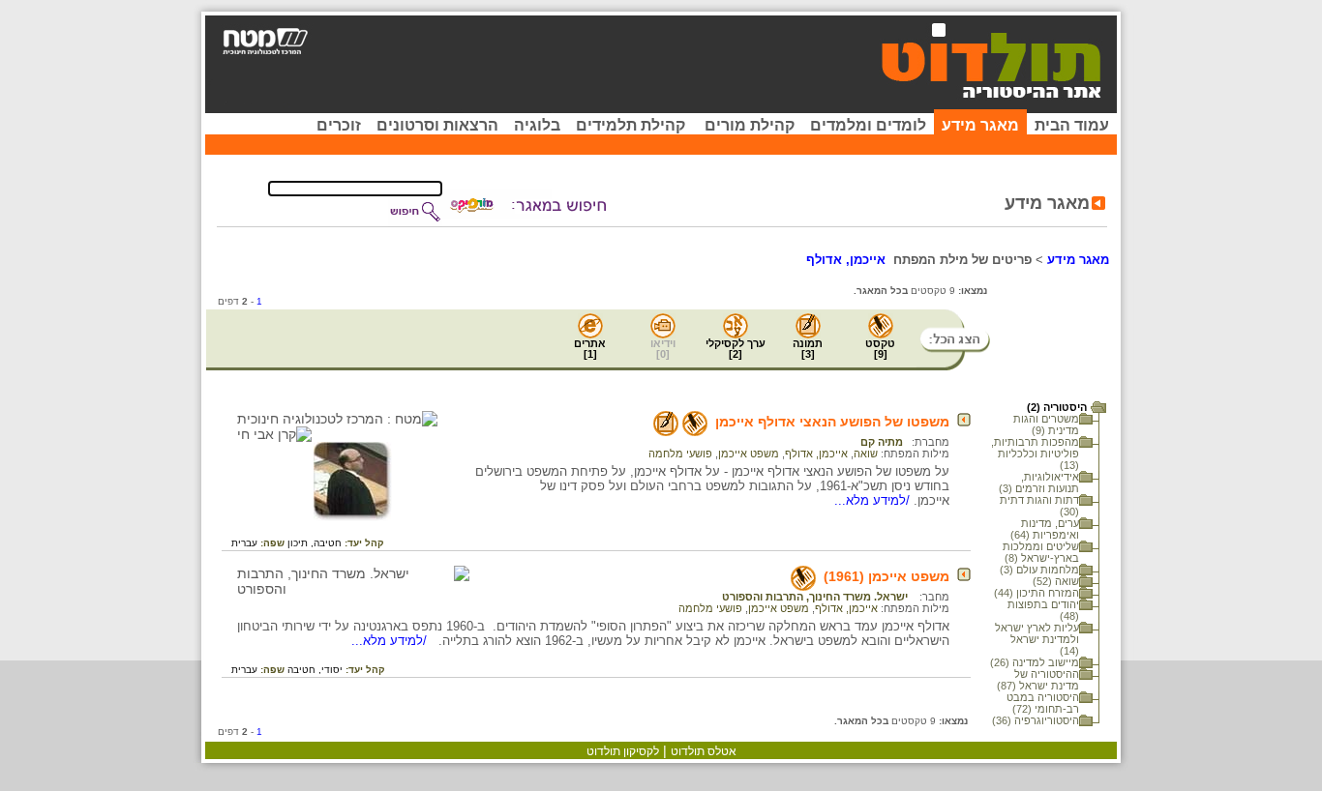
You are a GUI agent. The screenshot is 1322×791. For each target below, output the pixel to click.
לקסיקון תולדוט (622, 751)
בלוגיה (537, 125)
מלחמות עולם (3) (1039, 569)
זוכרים (338, 125)
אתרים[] (590, 348)
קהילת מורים (750, 125)
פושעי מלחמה (680, 453)
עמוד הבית (1072, 125)
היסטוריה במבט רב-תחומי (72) (1043, 703)
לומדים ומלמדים (868, 125)
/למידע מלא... (874, 500)
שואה (866, 453)
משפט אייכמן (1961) (886, 576)
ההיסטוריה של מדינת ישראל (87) (1038, 679)
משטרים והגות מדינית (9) (1046, 424)
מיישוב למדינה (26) (1034, 662)
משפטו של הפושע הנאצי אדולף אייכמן (832, 421)
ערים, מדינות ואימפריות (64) (1044, 529)
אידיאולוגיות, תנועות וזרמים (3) (1039, 482)
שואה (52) (1056, 581)
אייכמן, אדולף (816, 453)
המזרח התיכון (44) (1036, 593)
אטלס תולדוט (703, 751)
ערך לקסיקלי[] (736, 348)
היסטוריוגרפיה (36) (1035, 720)
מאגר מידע (980, 125)
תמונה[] (808, 348)
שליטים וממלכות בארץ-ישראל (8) (1041, 552)
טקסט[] (880, 348)
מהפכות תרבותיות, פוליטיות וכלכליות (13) (1035, 453)
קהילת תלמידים (630, 125)
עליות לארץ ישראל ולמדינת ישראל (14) (1037, 639)
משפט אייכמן (748, 453)
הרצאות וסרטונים (437, 125)
